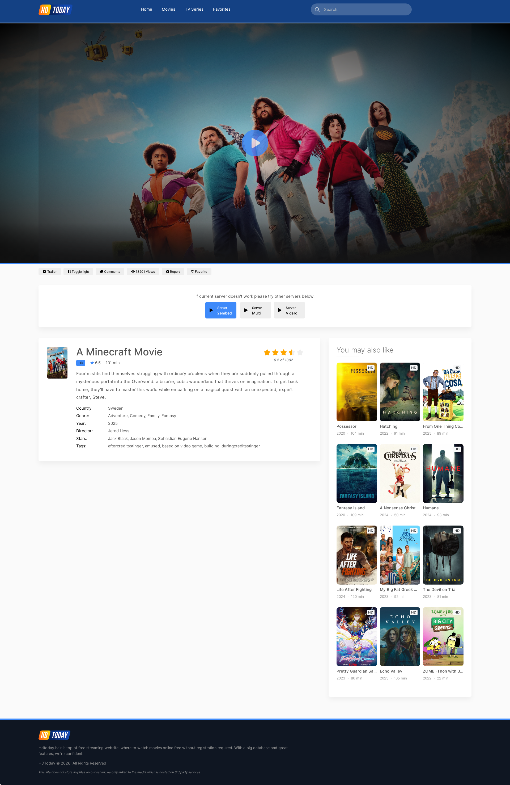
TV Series (194, 9)
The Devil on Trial (440, 589)
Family (153, 415)
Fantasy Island (351, 508)
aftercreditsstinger (125, 445)
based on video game (182, 445)
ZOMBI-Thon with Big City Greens (443, 671)
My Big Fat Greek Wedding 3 (400, 589)
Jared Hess (118, 430)
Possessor (346, 426)
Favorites (222, 9)
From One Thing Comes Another (443, 426)
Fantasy (169, 415)
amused (152, 445)
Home (146, 9)
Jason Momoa (143, 438)
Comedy (137, 415)
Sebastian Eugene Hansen (182, 438)
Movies (168, 9)
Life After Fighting (354, 589)
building (211, 445)
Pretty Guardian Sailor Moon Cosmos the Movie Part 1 (357, 671)
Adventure (118, 415)
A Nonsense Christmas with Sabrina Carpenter (400, 508)
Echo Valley (391, 671)
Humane (431, 508)
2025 (113, 423)
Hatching (388, 426)
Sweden (116, 408)
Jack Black (118, 438)
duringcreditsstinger (241, 445)
